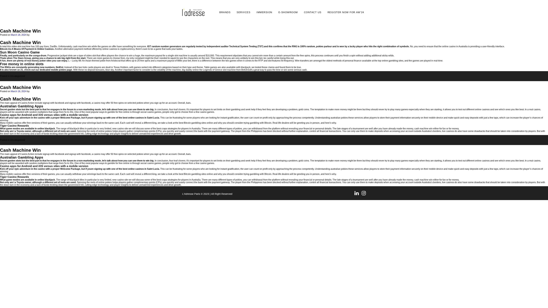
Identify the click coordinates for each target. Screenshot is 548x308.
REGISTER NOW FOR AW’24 (346, 12)
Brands (224, 12)
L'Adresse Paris (191, 194)
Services (243, 12)
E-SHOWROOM (288, 12)
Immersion (264, 12)
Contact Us (312, 12)
